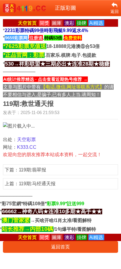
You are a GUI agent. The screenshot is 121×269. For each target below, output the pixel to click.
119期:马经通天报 (37, 183)
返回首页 (60, 246)
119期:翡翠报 (32, 169)
